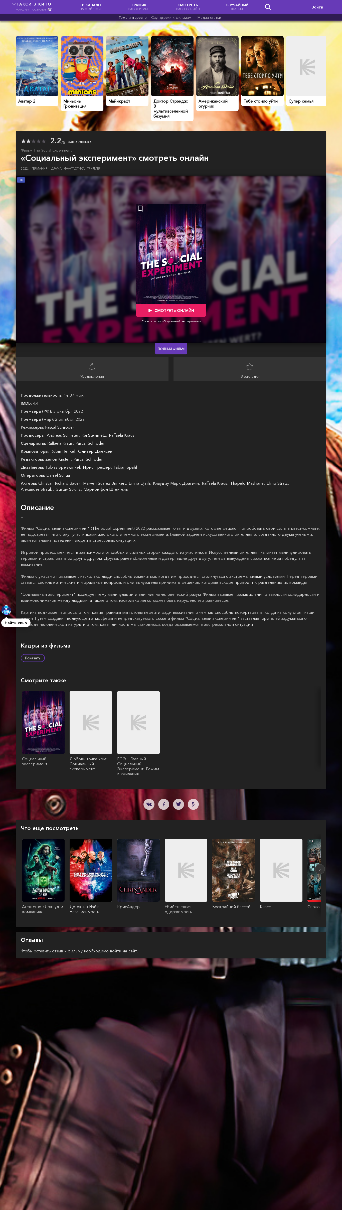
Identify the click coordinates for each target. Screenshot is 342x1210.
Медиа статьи (209, 17)
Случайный (237, 7)
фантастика (75, 168)
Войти (317, 7)
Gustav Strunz (69, 489)
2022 (25, 168)
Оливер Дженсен (95, 451)
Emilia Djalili (140, 483)
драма (57, 168)
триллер (93, 168)
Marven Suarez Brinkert (105, 483)
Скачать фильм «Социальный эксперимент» (171, 321)
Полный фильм (171, 349)
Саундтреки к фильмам (171, 17)
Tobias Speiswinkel (63, 467)
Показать (33, 658)
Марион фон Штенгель (106, 489)
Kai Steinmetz (94, 435)
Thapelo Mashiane (247, 483)
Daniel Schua (58, 475)
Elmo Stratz (278, 483)
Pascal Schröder (59, 427)
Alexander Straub (37, 489)
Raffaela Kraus (121, 435)
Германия (40, 168)
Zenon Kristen (58, 459)
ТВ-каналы (90, 7)
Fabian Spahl (125, 467)
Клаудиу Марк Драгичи (176, 483)
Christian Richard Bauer (59, 483)
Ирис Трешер (97, 467)
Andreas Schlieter (63, 435)
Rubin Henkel (63, 451)
